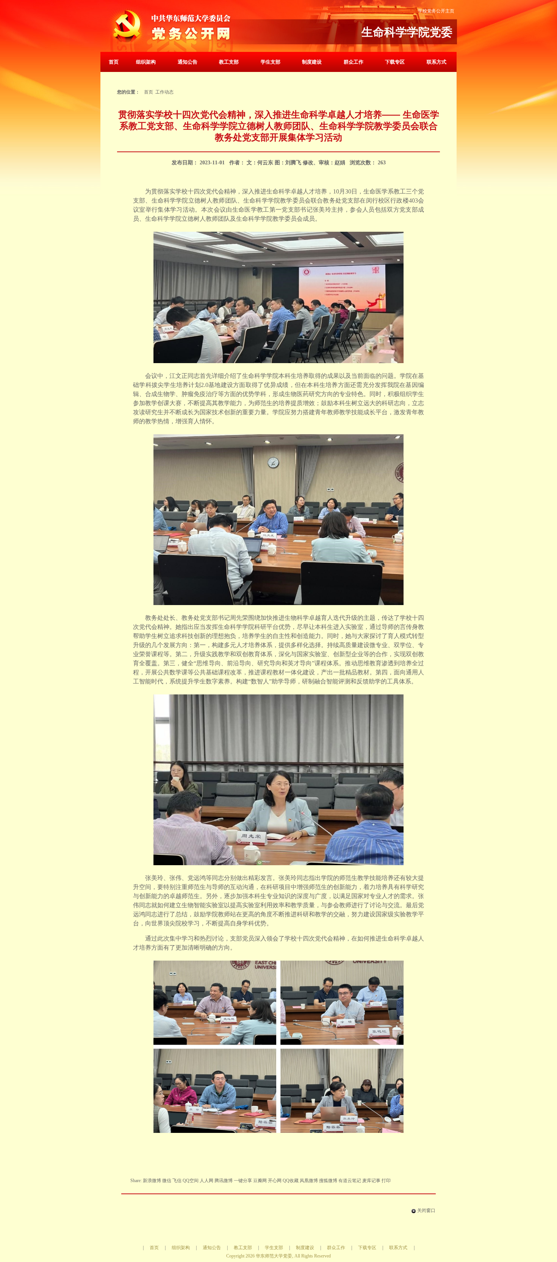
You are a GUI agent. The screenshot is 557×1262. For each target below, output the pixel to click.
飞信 (176, 1180)
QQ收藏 (291, 1180)
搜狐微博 (328, 1180)
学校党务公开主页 (436, 11)
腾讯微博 (223, 1180)
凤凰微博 (309, 1180)
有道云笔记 (349, 1180)
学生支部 (270, 62)
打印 (386, 1180)
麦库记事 (371, 1180)
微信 (166, 1180)
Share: (136, 1180)
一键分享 (243, 1180)
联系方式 (436, 62)
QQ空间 (191, 1180)
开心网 (275, 1180)
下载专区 (395, 62)
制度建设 (312, 62)
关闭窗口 (426, 1210)
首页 (114, 62)
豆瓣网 (260, 1180)
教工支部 (229, 62)
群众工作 (353, 62)
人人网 (206, 1180)
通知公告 (187, 62)
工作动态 (164, 92)
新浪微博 (152, 1180)
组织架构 (146, 62)
